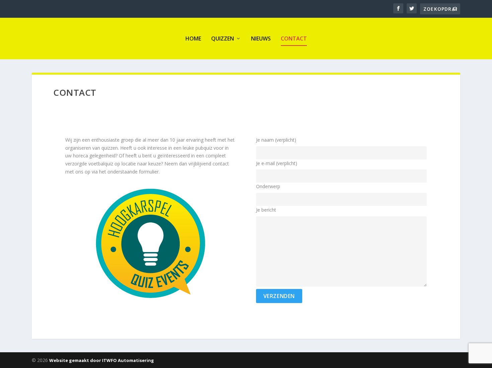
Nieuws (261, 38)
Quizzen (222, 38)
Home (193, 38)
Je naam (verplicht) (276, 140)
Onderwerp (268, 186)
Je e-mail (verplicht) (276, 163)
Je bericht (266, 210)
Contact (294, 38)
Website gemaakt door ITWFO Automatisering (101, 360)
